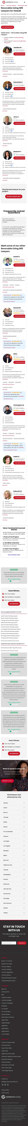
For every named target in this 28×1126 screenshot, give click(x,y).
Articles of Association (18, 74)
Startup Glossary (6, 1062)
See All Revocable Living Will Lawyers (9, 650)
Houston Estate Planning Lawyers (10, 627)
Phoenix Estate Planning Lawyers (9, 633)
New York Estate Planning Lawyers (10, 631)
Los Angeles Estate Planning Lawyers (10, 629)
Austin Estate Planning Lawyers (9, 616)
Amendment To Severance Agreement (11, 178)
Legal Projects (5, 1031)
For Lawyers (5, 1009)
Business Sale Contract (19, 438)
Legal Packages (6, 1023)
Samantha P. (18, 82)
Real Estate (5, 285)
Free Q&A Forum (6, 1045)
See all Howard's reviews (9, 347)
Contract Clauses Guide (8, 1042)
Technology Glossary (7, 1070)
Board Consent (6, 483)
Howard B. (17, 308)
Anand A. (16, 257)
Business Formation (7, 964)
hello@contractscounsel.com (10, 1081)
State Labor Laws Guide (8, 1065)
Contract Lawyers (11, 5)
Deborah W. (17, 491)
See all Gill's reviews (8, 398)
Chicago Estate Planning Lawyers (10, 620)
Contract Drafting (6, 969)
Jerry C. (16, 117)
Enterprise (4, 1006)
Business (17, 285)
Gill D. (15, 354)
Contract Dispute (6, 966)
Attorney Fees (5, 992)
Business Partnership (7, 438)
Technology (18, 433)
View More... (5, 76)
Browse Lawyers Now (14, 196)
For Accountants (6, 1011)
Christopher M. (18, 405)
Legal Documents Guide (8, 1053)
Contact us (5, 1079)
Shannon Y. (17, 151)
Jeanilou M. (17, 47)
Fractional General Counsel (9, 978)
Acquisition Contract (7, 387)
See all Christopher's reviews (10, 450)
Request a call (7, 781)
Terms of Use (5, 1093)
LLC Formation (5, 1034)
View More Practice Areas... (8, 287)
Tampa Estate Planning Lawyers (9, 638)
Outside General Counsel (8, 980)
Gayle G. (16, 456)
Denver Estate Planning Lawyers (9, 625)
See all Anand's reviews (9, 301)
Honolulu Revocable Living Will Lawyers (11, 648)
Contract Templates (7, 1003)
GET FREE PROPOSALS (7, 27)
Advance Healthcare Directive (9, 109)
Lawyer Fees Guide (7, 1048)
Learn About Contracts (8, 1017)
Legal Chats (5, 1051)
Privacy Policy (5, 1090)
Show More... (5, 71)
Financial (12, 285)
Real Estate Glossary (7, 1059)
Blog (3, 994)
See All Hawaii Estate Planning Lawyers (10, 640)
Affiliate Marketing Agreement (9, 336)
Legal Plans (4, 1025)
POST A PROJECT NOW (14, 554)
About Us (4, 989)
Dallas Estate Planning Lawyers (9, 622)
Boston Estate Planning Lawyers (9, 618)
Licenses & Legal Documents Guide (11, 1056)
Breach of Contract (7, 961)
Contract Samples (7, 1000)
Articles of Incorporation (8, 518)
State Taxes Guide (7, 1068)
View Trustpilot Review (14, 579)
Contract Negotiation (7, 972)
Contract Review (6, 975)
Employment (18, 382)
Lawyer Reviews (6, 1014)
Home (2, 5)
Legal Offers (5, 1020)
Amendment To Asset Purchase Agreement (12, 290)
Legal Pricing (5, 1028)
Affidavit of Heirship (7, 74)
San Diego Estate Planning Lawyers (10, 636)
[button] (14, 803)
